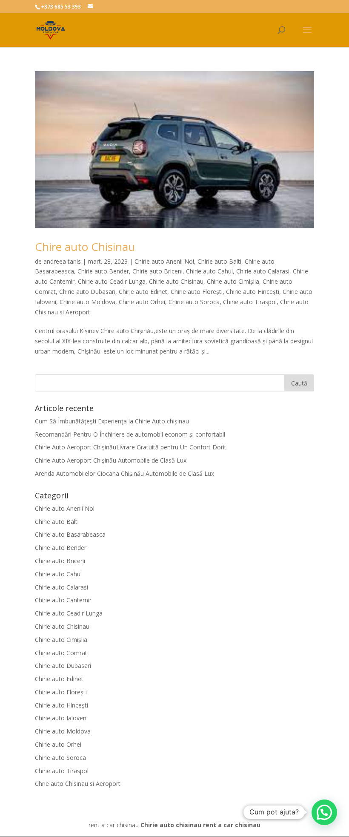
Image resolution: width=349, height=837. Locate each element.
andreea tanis (62, 261)
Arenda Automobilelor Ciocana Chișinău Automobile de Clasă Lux (124, 473)
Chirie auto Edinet (143, 292)
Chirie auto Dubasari (87, 292)
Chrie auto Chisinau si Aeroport (77, 783)
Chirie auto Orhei (142, 302)
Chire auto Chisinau (85, 246)
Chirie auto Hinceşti (252, 292)
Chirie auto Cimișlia (233, 281)
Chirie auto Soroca (194, 302)
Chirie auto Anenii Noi (164, 261)
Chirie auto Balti (219, 261)
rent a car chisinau (231, 825)
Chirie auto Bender (103, 271)
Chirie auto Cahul (209, 271)
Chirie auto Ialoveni (61, 718)
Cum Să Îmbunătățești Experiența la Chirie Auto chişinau (112, 421)
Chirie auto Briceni (157, 271)
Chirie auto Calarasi (262, 271)
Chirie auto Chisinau (176, 281)
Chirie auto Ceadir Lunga (112, 281)
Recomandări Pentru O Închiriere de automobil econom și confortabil (130, 434)
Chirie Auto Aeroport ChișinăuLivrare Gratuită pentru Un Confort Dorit (130, 447)
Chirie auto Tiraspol (250, 302)
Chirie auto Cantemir (63, 600)
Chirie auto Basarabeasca (70, 534)
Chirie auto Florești (197, 292)
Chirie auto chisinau (170, 825)
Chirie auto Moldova (87, 302)
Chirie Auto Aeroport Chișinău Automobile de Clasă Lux (110, 460)
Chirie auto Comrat (61, 653)
